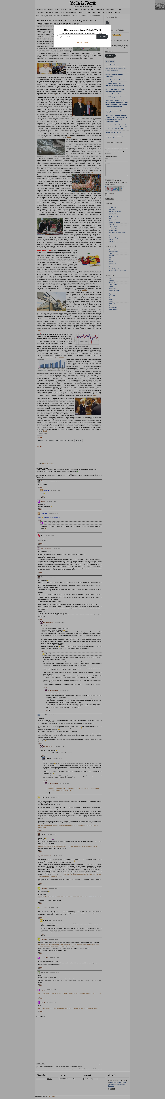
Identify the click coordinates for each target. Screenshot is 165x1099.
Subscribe (102, 37)
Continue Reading (82, 42)
